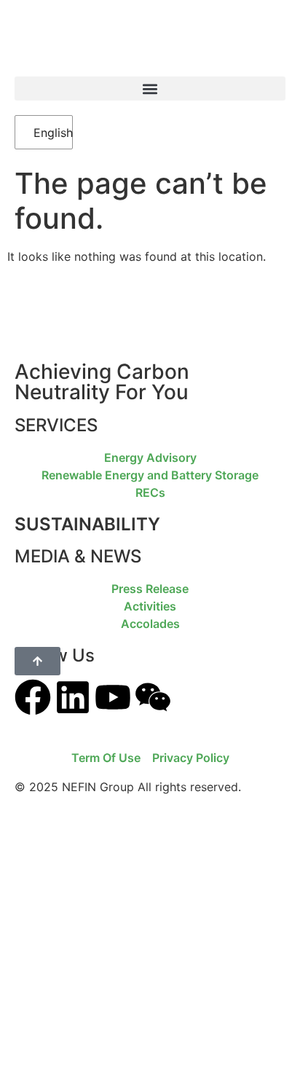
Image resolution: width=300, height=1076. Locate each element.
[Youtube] (113, 697)
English (45, 132)
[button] (150, 88)
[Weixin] (153, 697)
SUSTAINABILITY (87, 524)
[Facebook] (33, 697)
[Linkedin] (73, 697)
